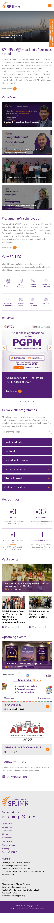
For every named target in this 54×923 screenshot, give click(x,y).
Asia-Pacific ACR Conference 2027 (23, 747)
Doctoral (9, 451)
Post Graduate (13, 442)
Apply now (11, 391)
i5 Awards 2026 (13, 704)
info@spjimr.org (8, 915)
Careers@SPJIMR (9, 893)
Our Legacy (7, 882)
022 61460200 (22, 913)
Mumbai (6, 900)
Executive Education (17, 460)
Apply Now (7, 864)
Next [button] (50, 347)
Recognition (11, 499)
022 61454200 (8, 913)
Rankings (6, 890)
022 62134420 (37, 913)
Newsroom (7, 879)
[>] (27, 687)
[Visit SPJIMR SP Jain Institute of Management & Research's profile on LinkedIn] (7, 821)
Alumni (5, 875)
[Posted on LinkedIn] (22, 821)
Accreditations (8, 886)
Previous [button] (4, 347)
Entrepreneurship (15, 469)
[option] (27, 360)
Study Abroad (13, 478)
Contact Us (7, 872)
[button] (2, 804)
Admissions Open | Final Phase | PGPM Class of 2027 (25, 380)
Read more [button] (9, 817)
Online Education (15, 487)
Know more (7, 88)
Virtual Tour (7, 868)
